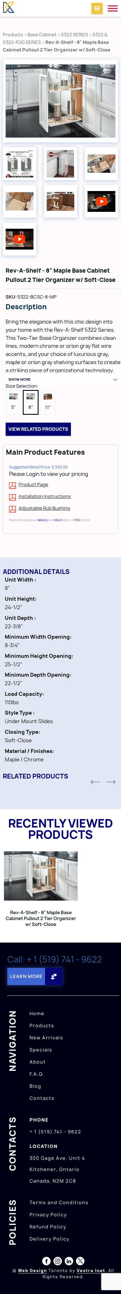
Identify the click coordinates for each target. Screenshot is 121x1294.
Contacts (42, 1098)
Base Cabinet (42, 35)
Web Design (32, 1270)
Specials (41, 1050)
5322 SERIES (74, 35)
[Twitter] (80, 1262)
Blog (35, 1086)
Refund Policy (48, 1227)
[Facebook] (46, 1262)
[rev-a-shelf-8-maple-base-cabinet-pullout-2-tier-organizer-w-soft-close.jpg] (60, 100)
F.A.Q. (37, 1074)
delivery (42, 520)
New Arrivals (46, 1038)
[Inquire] (97, 8)
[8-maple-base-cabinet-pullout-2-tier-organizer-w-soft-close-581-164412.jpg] (101, 163)
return (58, 520)
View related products (38, 429)
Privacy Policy (48, 1215)
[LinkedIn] (69, 1262)
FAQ (77, 520)
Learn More (26, 976)
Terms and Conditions (59, 1202)
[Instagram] (57, 1262)
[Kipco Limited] (8, 8)
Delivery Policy (50, 1239)
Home (37, 1013)
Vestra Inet (91, 1270)
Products (13, 35)
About (38, 1062)
